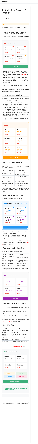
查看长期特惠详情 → (15, 227)
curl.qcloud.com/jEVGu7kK (13, 119)
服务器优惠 (24, 74)
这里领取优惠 (25, 345)
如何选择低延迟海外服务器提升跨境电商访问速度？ (8, 403)
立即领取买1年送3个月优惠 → (15, 157)
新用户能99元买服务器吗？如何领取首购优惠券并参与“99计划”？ (22, 403)
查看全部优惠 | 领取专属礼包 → (15, 381)
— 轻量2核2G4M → (15, 24)
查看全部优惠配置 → (15, 66)
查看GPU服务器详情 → (15, 298)
